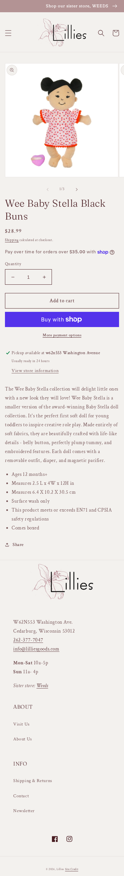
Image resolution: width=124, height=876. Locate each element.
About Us (22, 739)
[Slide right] (76, 189)
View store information (35, 371)
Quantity (13, 264)
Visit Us (21, 724)
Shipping (12, 240)
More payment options (62, 335)
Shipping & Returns (32, 781)
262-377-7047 (28, 640)
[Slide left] (47, 189)
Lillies (61, 869)
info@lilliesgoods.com (36, 649)
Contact (21, 796)
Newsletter (24, 811)
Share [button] (18, 545)
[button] (8, 33)
